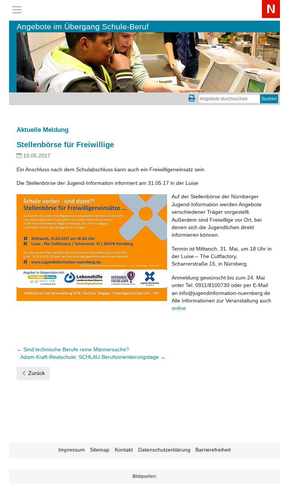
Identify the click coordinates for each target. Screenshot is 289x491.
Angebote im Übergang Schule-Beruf (83, 26)
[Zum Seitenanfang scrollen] (273, 475)
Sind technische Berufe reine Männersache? (73, 349)
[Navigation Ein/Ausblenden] (17, 9)
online (179, 308)
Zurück (36, 373)
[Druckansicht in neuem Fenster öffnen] (192, 99)
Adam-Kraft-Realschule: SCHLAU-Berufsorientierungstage (93, 357)
